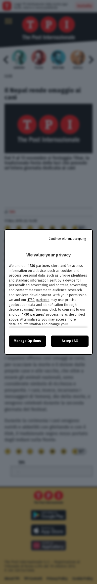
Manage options (27, 341)
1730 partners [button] (39, 266)
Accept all (70, 341)
